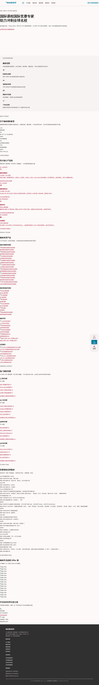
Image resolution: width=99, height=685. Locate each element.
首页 (23, 2)
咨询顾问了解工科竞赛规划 (8, 417)
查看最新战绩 (10, 29)
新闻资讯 (47, 3)
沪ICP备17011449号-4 (52, 681)
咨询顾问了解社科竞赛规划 (8, 460)
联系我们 (53, 3)
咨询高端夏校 (9, 665)
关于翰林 (28, 3)
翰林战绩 (41, 3)
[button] (94, 342)
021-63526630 (92, 3)
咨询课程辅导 (9, 660)
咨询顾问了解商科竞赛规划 (8, 439)
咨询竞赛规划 (9, 658)
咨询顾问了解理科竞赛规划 (8, 396)
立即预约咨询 (3, 29)
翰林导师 (35, 3)
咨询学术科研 (9, 662)
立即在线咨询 (3, 615)
